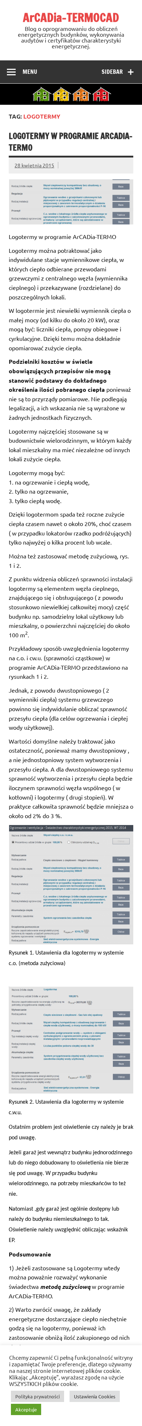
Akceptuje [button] (26, 1409)
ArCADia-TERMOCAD (71, 17)
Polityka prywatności (37, 1396)
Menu (30, 72)
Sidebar (112, 72)
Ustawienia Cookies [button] (94, 1396)
